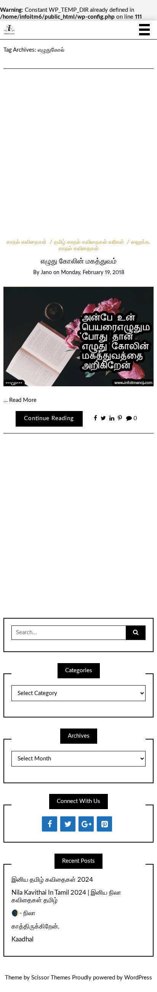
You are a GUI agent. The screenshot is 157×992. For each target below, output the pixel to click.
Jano (46, 272)
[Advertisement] (78, 143)
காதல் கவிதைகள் (26, 242)
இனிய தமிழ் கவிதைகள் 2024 (52, 879)
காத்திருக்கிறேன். (35, 926)
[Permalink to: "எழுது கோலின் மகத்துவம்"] (78, 336)
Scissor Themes (50, 978)
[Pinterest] (104, 824)
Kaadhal (22, 939)
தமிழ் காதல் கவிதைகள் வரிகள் (89, 242)
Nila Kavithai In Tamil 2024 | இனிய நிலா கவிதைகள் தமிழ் (66, 896)
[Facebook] (49, 824)
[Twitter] (67, 824)
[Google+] (86, 824)
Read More (23, 400)
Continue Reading (49, 418)
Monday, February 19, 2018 (92, 272)
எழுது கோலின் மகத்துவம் (79, 261)
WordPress (138, 978)
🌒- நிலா (23, 913)
